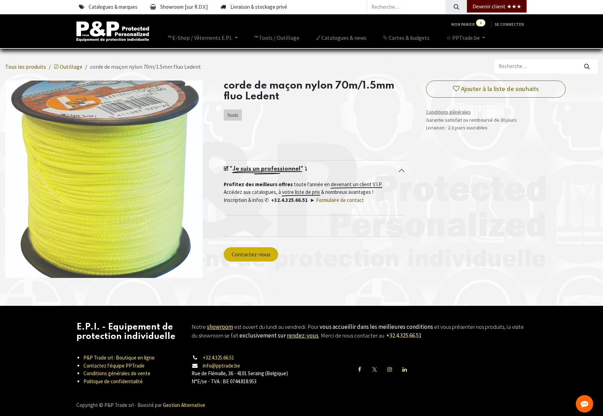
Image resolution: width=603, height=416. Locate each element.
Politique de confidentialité (113, 381)
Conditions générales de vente (116, 373)
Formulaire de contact (340, 200)
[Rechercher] (456, 7)
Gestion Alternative (184, 405)
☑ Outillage (68, 66)
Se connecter (509, 24)
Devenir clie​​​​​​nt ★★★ (496, 6)
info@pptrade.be (221, 365)
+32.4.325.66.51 (218, 357)
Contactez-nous (251, 254)
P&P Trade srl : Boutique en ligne (119, 357)
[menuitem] (202, 38)
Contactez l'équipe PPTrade (113, 365)
